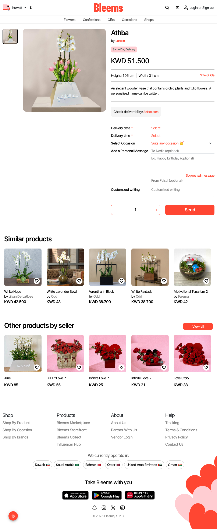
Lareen (120, 41)
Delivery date (122, 128)
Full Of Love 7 (56, 378)
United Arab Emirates (142, 464)
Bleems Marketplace (73, 422)
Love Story (181, 378)
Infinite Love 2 (141, 378)
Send (190, 209)
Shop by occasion (17, 430)
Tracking (172, 422)
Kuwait (40, 464)
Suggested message (200, 175)
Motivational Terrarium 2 (191, 291)
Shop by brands (15, 437)
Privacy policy (176, 437)
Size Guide (207, 75)
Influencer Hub (69, 444)
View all (198, 326)
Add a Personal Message (129, 151)
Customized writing (125, 189)
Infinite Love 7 (99, 378)
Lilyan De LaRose (18, 296)
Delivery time (122, 135)
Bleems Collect (69, 437)
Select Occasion (123, 143)
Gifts (111, 20)
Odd (52, 296)
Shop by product (16, 422)
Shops (149, 20)
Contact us (174, 444)
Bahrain (91, 464)
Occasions (129, 20)
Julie (7, 378)
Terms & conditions (181, 430)
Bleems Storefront (72, 430)
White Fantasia (141, 291)
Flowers (69, 20)
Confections (91, 20)
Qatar (111, 464)
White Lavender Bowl (62, 291)
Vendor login (122, 437)
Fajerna (181, 296)
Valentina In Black (101, 291)
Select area (151, 112)
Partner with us (124, 430)
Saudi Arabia (65, 464)
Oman (173, 464)
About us (118, 422)
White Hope (12, 291)
